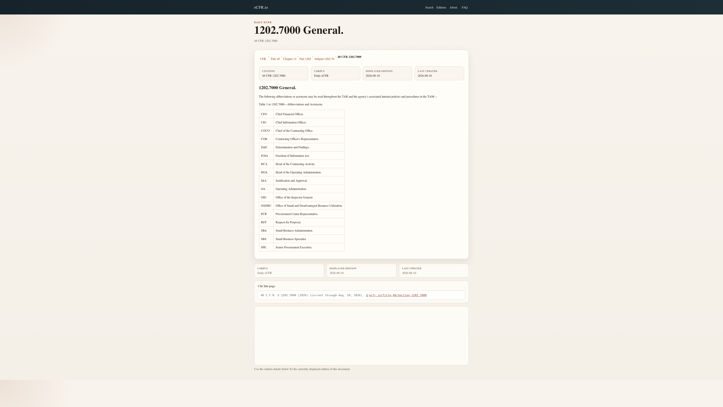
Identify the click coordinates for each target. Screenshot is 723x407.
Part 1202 (305, 59)
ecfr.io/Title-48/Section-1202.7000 (398, 295)
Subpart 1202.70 (324, 59)
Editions (441, 7)
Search (429, 7)
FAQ (465, 7)
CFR (263, 59)
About (453, 7)
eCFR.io (261, 7)
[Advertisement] (361, 335)
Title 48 (275, 59)
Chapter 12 (289, 59)
